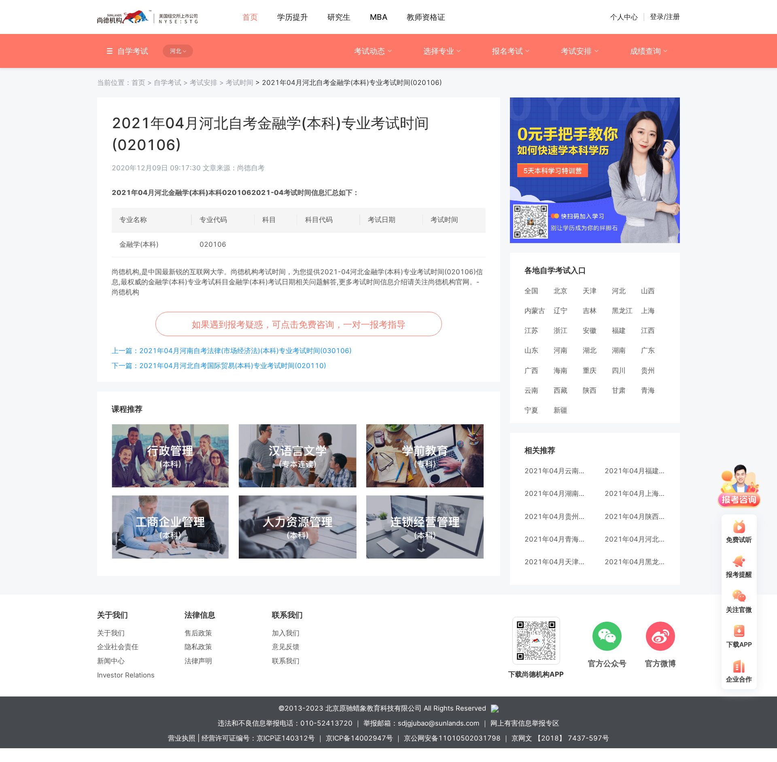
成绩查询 (645, 51)
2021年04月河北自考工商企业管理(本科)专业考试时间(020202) (635, 539)
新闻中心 (111, 661)
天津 (590, 291)
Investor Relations (126, 675)
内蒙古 (534, 311)
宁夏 (531, 410)
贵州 (648, 370)
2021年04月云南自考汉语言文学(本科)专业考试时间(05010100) (554, 471)
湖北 (590, 350)
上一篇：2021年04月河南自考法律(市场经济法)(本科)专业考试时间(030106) (232, 351)
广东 (648, 350)
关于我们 (111, 633)
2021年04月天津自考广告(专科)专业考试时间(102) (554, 562)
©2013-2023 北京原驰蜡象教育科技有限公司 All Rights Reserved (382, 708)
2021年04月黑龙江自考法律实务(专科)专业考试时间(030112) (635, 562)
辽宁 (560, 311)
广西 (531, 370)
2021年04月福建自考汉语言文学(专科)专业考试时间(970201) (635, 471)
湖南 (619, 350)
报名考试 (507, 51)
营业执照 (181, 738)
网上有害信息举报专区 (524, 723)
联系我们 (285, 661)
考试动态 (369, 51)
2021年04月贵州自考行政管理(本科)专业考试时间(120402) (554, 516)
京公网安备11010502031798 (452, 738)
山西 (648, 291)
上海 (648, 311)
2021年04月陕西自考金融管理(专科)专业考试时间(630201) (635, 516)
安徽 (590, 330)
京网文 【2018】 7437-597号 (560, 738)
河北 (619, 291)
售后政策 (198, 633)
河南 (560, 350)
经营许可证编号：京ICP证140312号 (258, 738)
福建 (619, 330)
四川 (619, 370)
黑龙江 (622, 311)
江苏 (531, 330)
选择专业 (438, 51)
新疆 (560, 410)
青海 (648, 390)
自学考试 (172, 82)
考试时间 (239, 82)
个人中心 (624, 17)
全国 (531, 291)
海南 (560, 370)
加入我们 (285, 633)
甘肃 (619, 390)
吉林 (590, 311)
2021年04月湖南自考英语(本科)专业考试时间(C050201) (554, 493)
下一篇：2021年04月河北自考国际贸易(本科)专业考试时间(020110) (219, 366)
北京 (560, 291)
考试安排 (576, 51)
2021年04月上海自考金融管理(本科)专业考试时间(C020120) (635, 493)
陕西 (590, 390)
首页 (125, 82)
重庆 (590, 370)
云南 (531, 390)
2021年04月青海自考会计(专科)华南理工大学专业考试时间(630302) (554, 539)
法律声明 (198, 661)
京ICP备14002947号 (359, 738)
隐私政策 (198, 647)
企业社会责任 (117, 647)
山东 (531, 350)
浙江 (560, 330)
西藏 (560, 390)
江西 (648, 330)
